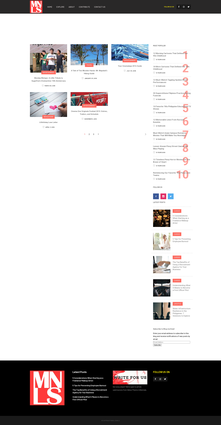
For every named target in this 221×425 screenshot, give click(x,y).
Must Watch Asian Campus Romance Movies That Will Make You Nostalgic (169, 134)
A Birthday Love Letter (48, 122)
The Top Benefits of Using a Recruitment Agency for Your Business (181, 266)
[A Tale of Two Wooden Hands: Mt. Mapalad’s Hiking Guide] (89, 54)
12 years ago (160, 59)
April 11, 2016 (49, 127)
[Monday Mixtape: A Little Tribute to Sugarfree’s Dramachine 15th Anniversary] (48, 58)
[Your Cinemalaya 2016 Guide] (129, 52)
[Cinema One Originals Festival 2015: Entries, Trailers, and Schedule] (89, 99)
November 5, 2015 (90, 119)
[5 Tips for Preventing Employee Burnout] (161, 241)
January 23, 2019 (90, 78)
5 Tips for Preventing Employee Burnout (182, 240)
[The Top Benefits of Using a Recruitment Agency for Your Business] (161, 264)
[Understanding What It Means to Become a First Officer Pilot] (161, 287)
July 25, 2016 (131, 71)
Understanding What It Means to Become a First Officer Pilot (181, 287)
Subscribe (157, 345)
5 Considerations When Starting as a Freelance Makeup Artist (181, 219)
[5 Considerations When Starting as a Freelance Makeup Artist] (161, 218)
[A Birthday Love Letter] (48, 104)
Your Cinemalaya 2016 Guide (130, 66)
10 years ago (160, 86)
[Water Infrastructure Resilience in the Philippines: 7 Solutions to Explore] (161, 311)
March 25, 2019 (49, 85)
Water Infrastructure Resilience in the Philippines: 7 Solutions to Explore (181, 312)
